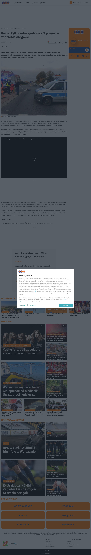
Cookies (28, 301)
